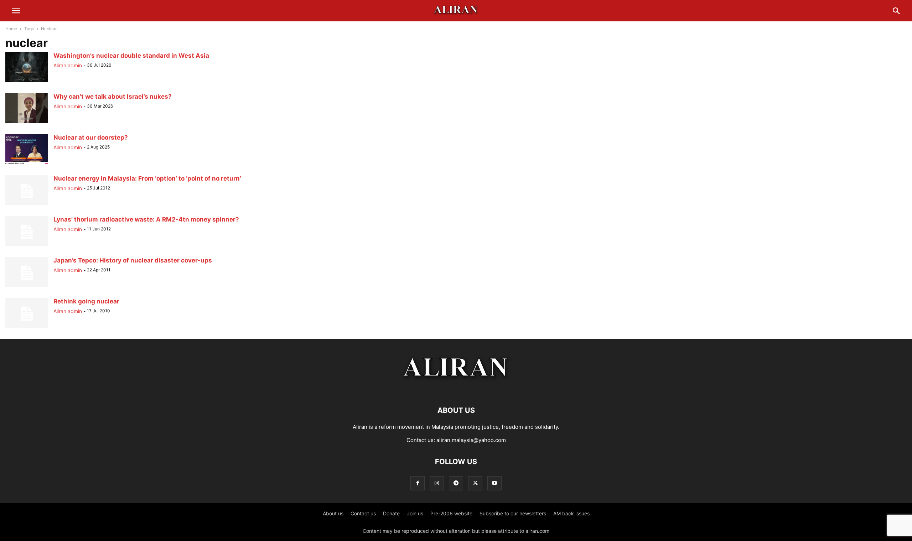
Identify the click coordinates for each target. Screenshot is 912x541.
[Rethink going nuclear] (26, 328)
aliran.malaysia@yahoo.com (471, 440)
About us (333, 513)
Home (11, 28)
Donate (391, 513)
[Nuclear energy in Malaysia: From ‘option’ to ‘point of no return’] (26, 205)
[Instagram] (437, 483)
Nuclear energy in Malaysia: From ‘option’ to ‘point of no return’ (147, 178)
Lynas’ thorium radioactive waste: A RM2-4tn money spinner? (146, 219)
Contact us (363, 513)
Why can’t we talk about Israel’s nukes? (112, 96)
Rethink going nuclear (86, 301)
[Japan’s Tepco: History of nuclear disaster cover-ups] (26, 287)
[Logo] (456, 388)
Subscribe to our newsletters (513, 513)
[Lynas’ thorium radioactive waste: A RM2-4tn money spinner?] (26, 246)
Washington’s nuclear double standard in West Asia (131, 55)
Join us (415, 513)
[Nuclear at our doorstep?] (26, 164)
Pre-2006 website (451, 513)
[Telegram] (456, 483)
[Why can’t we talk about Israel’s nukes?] (26, 123)
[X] (475, 483)
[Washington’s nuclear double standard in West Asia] (26, 82)
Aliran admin (67, 65)
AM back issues (571, 513)
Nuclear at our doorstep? (90, 137)
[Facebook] (417, 483)
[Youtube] (494, 483)
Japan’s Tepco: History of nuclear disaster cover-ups (132, 260)
